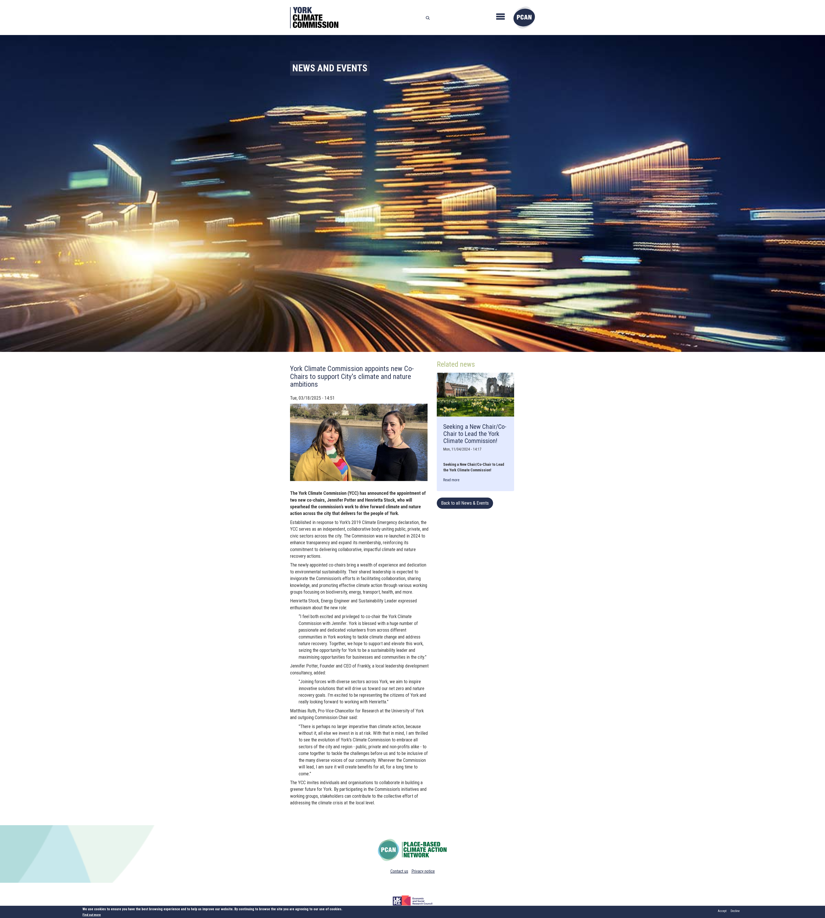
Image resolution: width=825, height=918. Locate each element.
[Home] (524, 17)
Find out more (91, 914)
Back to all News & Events (465, 503)
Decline (735, 911)
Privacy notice (423, 871)
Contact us (399, 871)
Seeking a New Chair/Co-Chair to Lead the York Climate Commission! (474, 433)
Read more (451, 480)
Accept (722, 911)
